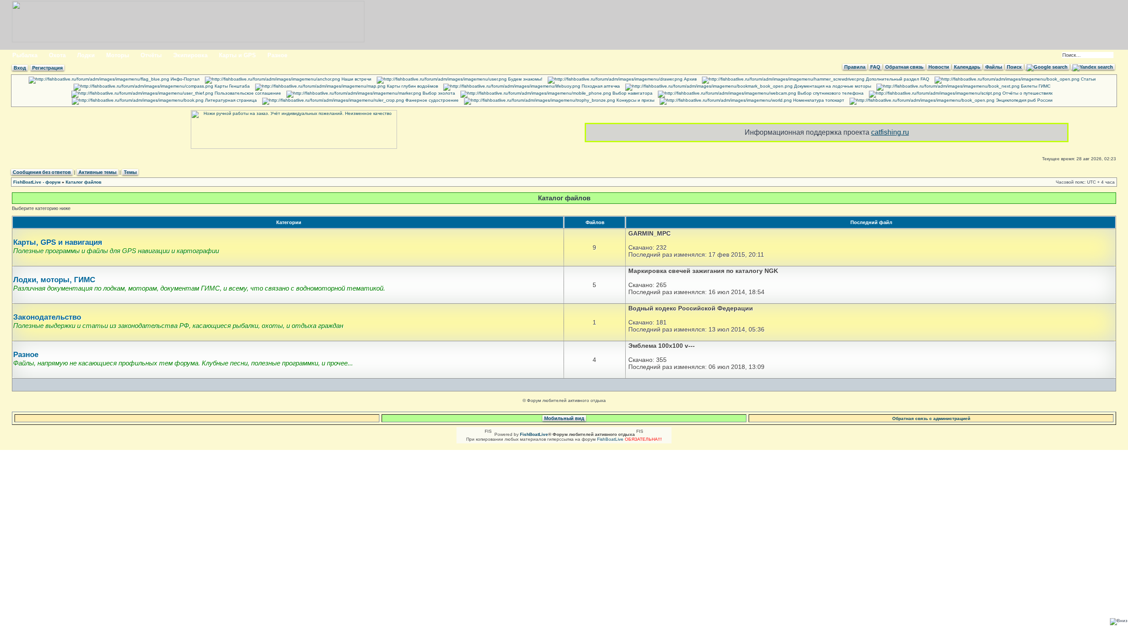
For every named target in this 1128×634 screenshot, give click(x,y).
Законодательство (47, 317)
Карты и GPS (237, 55)
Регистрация (47, 67)
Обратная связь (904, 67)
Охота (57, 55)
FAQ (875, 67)
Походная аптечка (600, 86)
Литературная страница (230, 100)
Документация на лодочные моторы (832, 86)
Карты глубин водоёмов (412, 86)
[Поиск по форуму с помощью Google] (1047, 67)
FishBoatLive (610, 439)
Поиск (1014, 67)
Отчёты (151, 55)
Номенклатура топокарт (818, 100)
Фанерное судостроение (431, 100)
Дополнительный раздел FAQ (897, 79)
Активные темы (97, 172)
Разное (277, 55)
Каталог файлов (83, 182)
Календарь (967, 67)
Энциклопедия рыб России (1023, 100)
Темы (130, 172)
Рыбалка (24, 55)
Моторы (117, 55)
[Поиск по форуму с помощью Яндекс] (1093, 67)
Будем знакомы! (524, 79)
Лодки (86, 55)
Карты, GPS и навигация (57, 242)
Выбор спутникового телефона (830, 93)
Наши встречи (355, 79)
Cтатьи (1088, 79)
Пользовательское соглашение (247, 93)
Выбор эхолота (438, 93)
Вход (20, 67)
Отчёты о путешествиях (1027, 93)
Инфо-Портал (184, 79)
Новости (938, 67)
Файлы (993, 67)
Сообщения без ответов (42, 172)
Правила (854, 67)
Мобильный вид (564, 418)
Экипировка (190, 55)
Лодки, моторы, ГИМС (54, 280)
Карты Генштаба (231, 86)
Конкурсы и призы (634, 100)
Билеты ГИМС (1035, 86)
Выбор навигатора (632, 93)
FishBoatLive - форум (36, 182)
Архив (690, 79)
